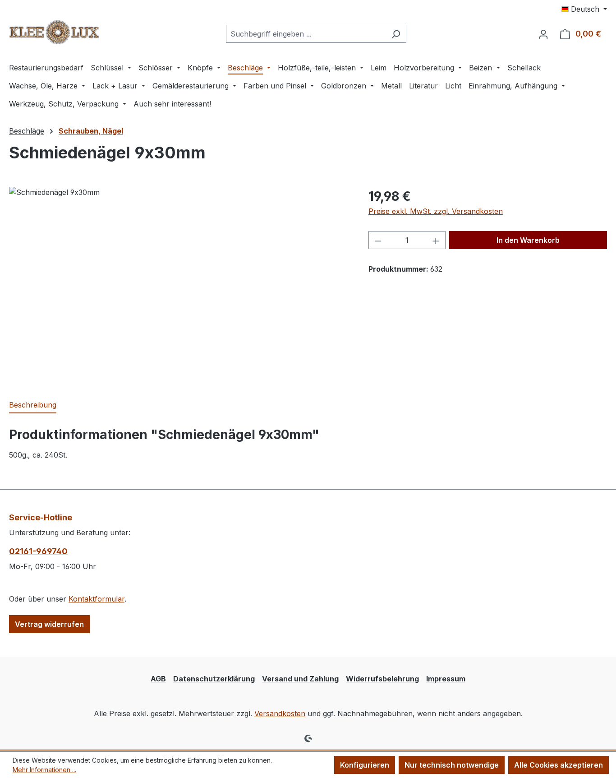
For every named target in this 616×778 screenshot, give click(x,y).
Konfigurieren (364, 764)
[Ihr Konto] (543, 34)
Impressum (445, 678)
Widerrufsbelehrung (382, 678)
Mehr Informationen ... (44, 769)
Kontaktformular (96, 598)
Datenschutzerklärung (214, 678)
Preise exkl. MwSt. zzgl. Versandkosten (435, 211)
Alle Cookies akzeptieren (558, 764)
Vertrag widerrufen (49, 624)
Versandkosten (279, 713)
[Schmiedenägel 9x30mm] (179, 284)
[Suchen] (395, 34)
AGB (158, 678)
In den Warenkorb (528, 240)
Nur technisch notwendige (452, 764)
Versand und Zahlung (300, 678)
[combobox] (306, 34)
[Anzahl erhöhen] (436, 240)
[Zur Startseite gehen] (54, 32)
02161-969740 (38, 551)
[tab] (32, 405)
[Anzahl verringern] (377, 240)
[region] (179, 284)
